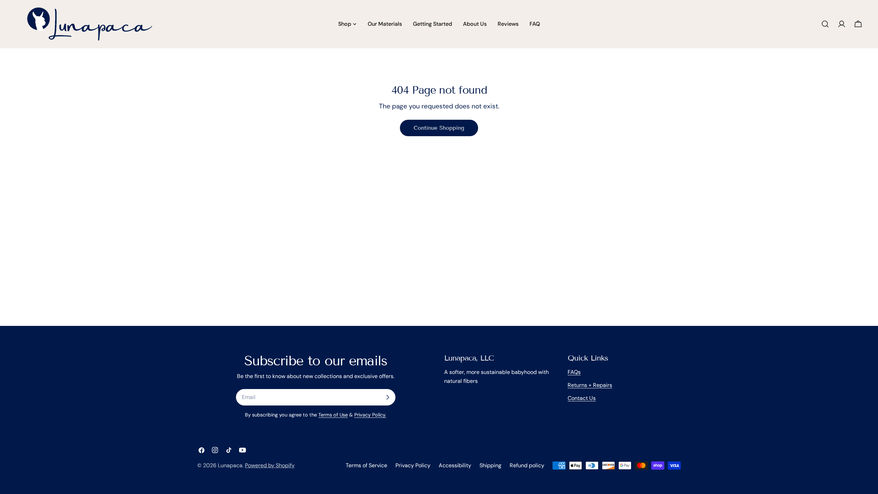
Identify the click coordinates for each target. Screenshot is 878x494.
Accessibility (455, 465)
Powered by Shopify (270, 465)
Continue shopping (439, 128)
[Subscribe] (387, 397)
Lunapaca (230, 465)
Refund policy (527, 465)
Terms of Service (366, 465)
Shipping (490, 465)
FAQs (574, 372)
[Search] (825, 24)
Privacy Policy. (370, 415)
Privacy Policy (412, 465)
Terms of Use (333, 415)
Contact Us (582, 398)
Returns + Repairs (590, 385)
